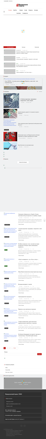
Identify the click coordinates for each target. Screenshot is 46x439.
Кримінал (6, 278)
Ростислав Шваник (22, 138)
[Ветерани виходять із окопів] (10, 287)
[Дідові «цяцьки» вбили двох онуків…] (23, 388)
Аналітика (18, 13)
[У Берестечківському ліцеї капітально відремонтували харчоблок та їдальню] (10, 325)
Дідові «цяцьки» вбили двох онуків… (23, 382)
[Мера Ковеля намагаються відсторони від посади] (10, 275)
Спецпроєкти (25, 13)
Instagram (19, 411)
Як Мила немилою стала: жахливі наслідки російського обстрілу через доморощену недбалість (28, 245)
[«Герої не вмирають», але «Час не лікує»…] (9, 71)
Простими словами (9, 372)
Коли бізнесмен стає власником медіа (26, 145)
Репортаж (31, 10)
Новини (21, 10)
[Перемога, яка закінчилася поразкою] (10, 312)
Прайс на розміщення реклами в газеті (13, 403)
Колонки (36, 10)
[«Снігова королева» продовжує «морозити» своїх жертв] (9, 58)
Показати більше (23, 162)
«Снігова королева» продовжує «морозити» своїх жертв (27, 59)
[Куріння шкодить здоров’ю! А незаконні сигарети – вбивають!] (10, 113)
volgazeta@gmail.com (17, 415)
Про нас (15, 10)
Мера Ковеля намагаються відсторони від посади (30, 271)
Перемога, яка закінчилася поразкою (27, 309)
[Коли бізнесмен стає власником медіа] (10, 146)
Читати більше (21, 224)
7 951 (15, 348)
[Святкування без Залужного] (10, 300)
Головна (10, 10)
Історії (25, 10)
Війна (17, 63)
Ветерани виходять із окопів (25, 284)
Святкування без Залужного (25, 296)
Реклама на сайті (9, 406)
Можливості (18, 50)
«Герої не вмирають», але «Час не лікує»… (24, 72)
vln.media (7, 84)
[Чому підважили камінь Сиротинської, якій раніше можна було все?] (10, 125)
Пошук (6, 352)
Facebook (14, 411)
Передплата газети (9, 401)
